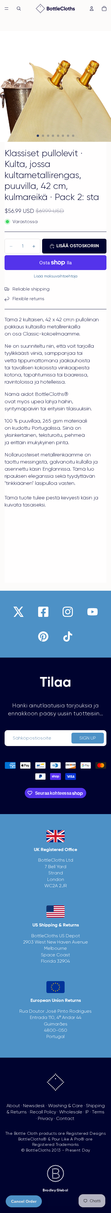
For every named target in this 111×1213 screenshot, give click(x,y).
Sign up (87, 738)
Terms (98, 1112)
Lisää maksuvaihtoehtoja (55, 276)
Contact (65, 1118)
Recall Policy (43, 1112)
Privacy (45, 1118)
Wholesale (70, 1112)
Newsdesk (34, 1105)
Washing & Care (65, 1105)
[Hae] (19, 8)
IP (87, 1112)
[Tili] (91, 8)
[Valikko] (6, 8)
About (13, 1105)
